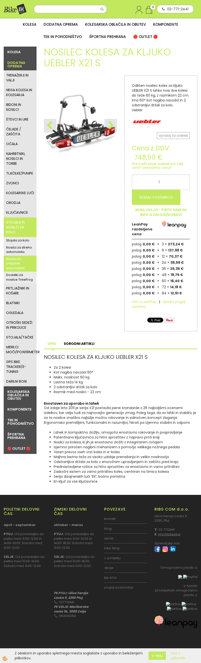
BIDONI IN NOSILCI (13, 107)
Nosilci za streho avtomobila (19, 249)
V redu (157, 655)
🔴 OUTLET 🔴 (145, 36)
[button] (110, 126)
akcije (108, 567)
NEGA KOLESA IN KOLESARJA (19, 92)
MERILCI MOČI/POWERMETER (21, 349)
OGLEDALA (14, 312)
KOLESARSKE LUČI (20, 192)
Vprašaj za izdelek (173, 135)
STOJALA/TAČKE (19, 337)
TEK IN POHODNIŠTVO (62, 36)
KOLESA (29, 24)
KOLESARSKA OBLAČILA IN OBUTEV (115, 24)
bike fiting (111, 548)
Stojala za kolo (17, 240)
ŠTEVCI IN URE (17, 119)
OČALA (12, 143)
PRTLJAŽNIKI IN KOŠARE (17, 291)
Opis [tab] (52, 343)
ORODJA (13, 202)
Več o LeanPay (144, 301)
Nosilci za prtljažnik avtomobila (15, 263)
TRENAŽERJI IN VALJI (17, 78)
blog (108, 528)
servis (108, 538)
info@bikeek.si (169, 534)
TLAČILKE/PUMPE (19, 173)
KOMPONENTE (165, 24)
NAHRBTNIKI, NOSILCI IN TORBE (15, 158)
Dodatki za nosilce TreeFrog (19, 277)
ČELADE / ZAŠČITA (13, 132)
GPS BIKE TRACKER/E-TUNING (16, 366)
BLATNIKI (13, 302)
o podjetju (112, 558)
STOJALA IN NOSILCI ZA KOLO (15, 227)
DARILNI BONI (16, 381)
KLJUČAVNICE (17, 212)
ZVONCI (12, 183)
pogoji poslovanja (118, 587)
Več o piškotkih (178, 656)
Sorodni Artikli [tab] (79, 343)
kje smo (110, 577)
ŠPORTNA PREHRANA (107, 36)
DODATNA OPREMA (61, 24)
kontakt (109, 518)
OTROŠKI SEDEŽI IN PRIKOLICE (19, 325)
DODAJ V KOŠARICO (156, 197)
